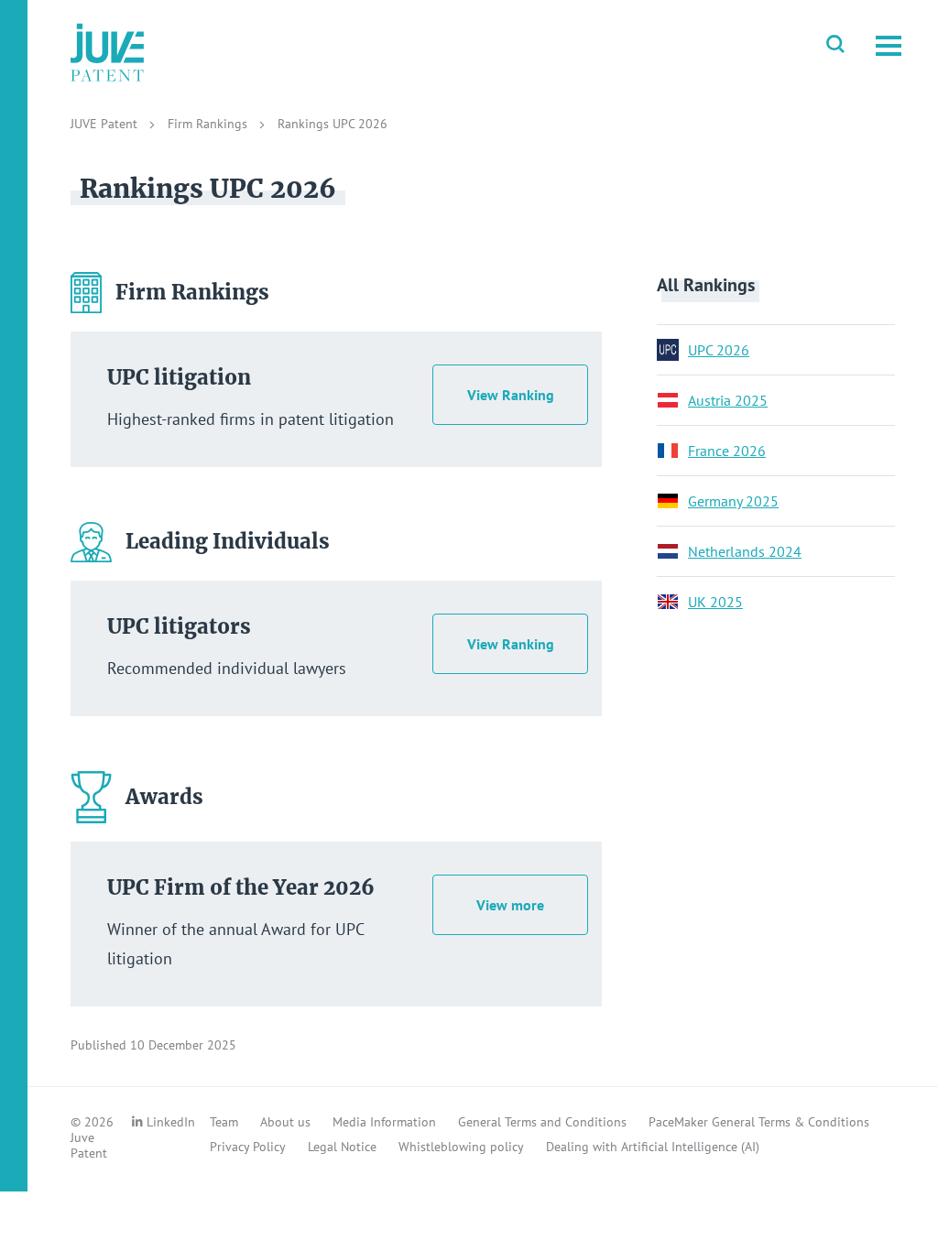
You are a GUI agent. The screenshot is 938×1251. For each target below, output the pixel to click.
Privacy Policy (248, 1146)
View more (510, 905)
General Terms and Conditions (542, 1122)
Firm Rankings (209, 123)
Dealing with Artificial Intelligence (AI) (652, 1146)
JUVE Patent (106, 123)
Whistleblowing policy (461, 1146)
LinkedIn (171, 1122)
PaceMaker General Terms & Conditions (759, 1122)
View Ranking (510, 395)
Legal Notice (342, 1146)
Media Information (384, 1122)
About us (285, 1122)
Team (224, 1122)
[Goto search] (835, 46)
